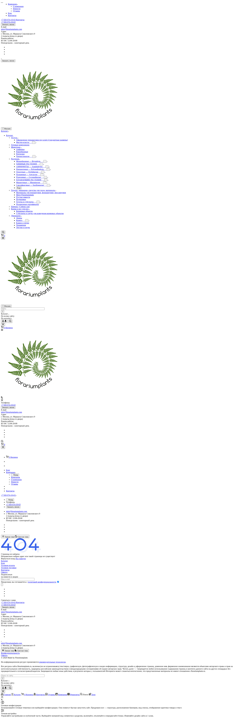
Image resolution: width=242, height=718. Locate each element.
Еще (19, 188)
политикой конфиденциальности (42, 582)
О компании (18, 6)
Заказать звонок (8, 25)
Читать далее (128, 669)
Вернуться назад (8, 559)
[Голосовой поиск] (4, 321)
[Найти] (10, 321)
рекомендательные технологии (52, 662)
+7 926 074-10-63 (12, 20)
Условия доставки (8, 568)
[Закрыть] (3, 447)
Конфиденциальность (10, 653)
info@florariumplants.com (11, 29)
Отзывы (16, 11)
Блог (3, 563)
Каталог (4, 561)
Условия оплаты (8, 565)
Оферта (4, 572)
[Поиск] (3, 232)
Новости (16, 9)
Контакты (5, 570)
